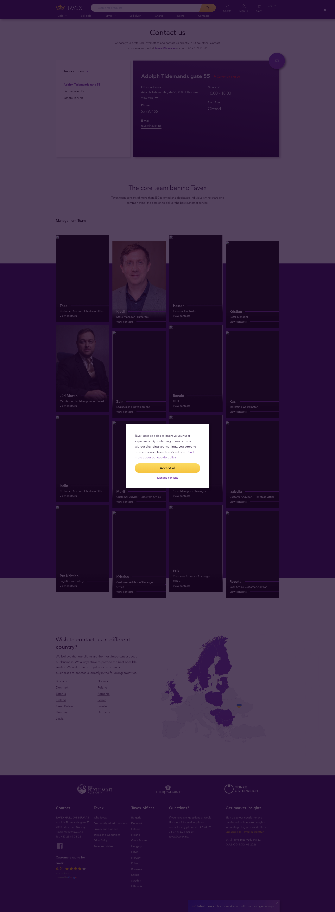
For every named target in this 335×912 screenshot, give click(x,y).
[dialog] (167, 456)
